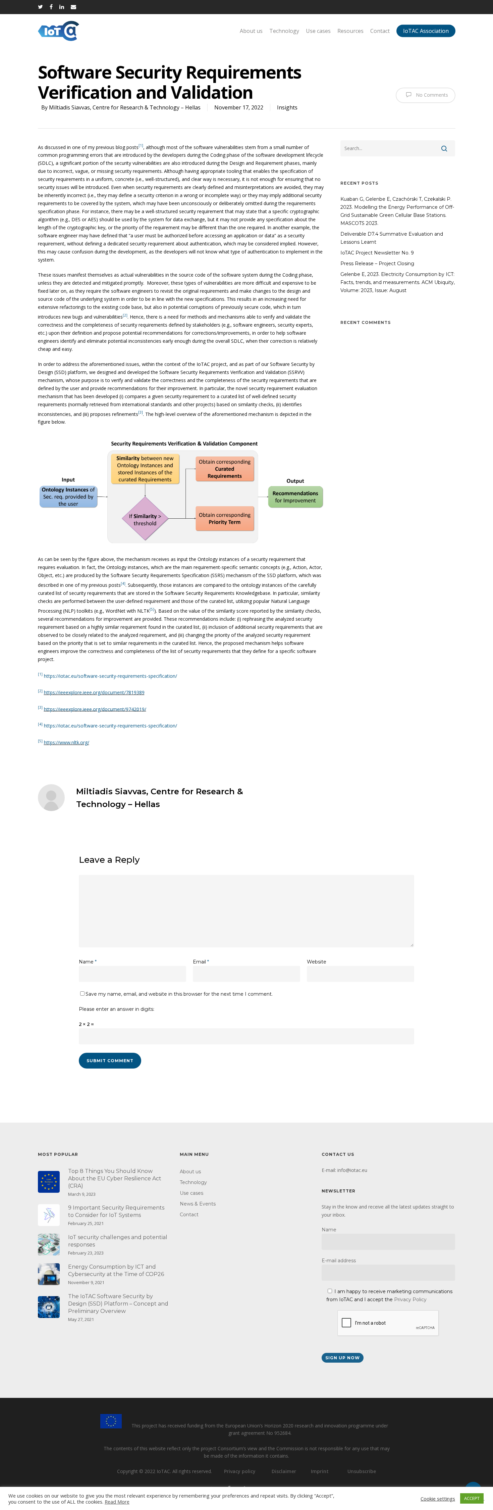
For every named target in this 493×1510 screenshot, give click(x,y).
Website (316, 962)
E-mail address (339, 1261)
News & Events (198, 1204)
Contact (380, 31)
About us (251, 31)
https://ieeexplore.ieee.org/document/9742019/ (95, 709)
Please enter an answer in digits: (116, 1009)
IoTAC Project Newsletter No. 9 (377, 253)
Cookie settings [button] (438, 1499)
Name (88, 962)
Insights (287, 107)
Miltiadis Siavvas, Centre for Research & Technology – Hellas (125, 107)
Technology (284, 31)
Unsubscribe (361, 1471)
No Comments (431, 94)
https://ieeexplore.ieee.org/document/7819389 (94, 692)
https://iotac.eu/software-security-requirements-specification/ (110, 675)
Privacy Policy (410, 1299)
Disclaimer (284, 1471)
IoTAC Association (426, 31)
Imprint (320, 1471)
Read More (117, 1502)
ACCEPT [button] (472, 1498)
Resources (350, 31)
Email (201, 962)
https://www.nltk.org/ (66, 742)
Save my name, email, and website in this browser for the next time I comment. (179, 994)
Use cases (318, 31)
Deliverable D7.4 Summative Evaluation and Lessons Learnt (391, 238)
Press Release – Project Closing (377, 264)
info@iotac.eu (352, 1170)
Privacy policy (240, 1471)
